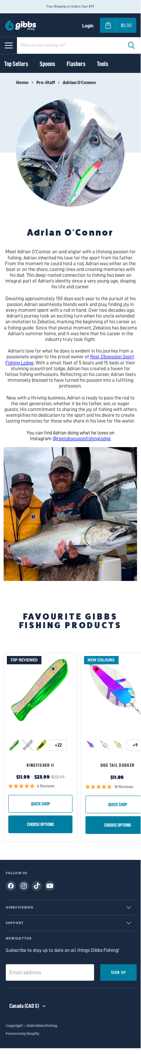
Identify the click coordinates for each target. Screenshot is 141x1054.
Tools (102, 64)
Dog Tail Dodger (118, 765)
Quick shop (40, 803)
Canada (24, 1006)
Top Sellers (16, 64)
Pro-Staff (45, 82)
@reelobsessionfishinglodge (82, 438)
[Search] (131, 45)
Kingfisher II (40, 765)
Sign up (118, 972)
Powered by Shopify (22, 1034)
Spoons (47, 64)
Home (22, 82)
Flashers (76, 64)
